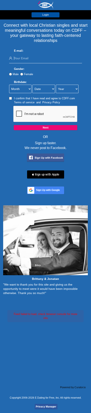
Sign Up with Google (48, 190)
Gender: (19, 68)
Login (45, 14)
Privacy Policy (51, 102)
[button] (45, 174)
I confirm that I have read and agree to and (44, 100)
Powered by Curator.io (73, 387)
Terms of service (24, 102)
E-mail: (18, 50)
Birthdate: (20, 82)
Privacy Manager (46, 406)
